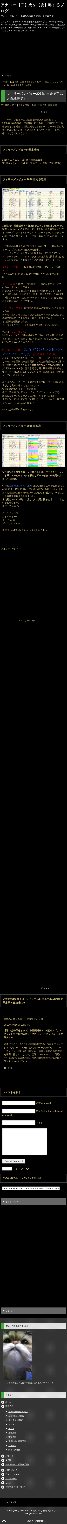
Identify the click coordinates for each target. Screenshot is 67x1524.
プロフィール (11, 1478)
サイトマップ (10, 1502)
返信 (9, 1068)
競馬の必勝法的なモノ (18, 1412)
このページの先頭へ (36, 1521)
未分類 (8, 1460)
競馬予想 (42, 105)
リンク (8, 1483)
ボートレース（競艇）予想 (17, 1464)
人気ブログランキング (15, 1487)
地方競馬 (12, 1445)
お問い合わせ (11, 1470)
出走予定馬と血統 (27, 105)
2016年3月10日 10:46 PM (17, 1024)
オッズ (11, 1428)
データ (11, 1424)
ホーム (8, 1402)
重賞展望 (52, 105)
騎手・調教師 (14, 1450)
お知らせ (9, 1456)
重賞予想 (12, 1437)
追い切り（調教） (16, 1420)
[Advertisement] (33, 53)
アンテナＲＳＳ (12, 1474)
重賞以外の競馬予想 (17, 1441)
